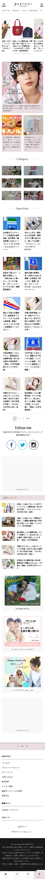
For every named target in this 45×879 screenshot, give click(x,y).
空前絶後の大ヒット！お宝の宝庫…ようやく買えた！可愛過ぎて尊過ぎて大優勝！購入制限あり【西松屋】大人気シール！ (33, 143)
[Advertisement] (23, 472)
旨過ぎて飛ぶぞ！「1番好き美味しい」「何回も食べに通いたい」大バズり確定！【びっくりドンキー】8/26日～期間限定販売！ (11, 281)
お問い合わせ (7, 777)
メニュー (28, 877)
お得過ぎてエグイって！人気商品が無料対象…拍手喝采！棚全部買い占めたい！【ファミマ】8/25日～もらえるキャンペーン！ (11, 240)
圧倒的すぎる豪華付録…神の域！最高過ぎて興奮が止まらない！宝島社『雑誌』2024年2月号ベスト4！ (29, 564)
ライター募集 (7, 786)
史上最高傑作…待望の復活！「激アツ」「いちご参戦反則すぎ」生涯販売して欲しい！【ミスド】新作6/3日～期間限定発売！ (11, 143)
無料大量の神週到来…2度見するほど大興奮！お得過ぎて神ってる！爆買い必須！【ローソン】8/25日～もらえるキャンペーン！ (33, 281)
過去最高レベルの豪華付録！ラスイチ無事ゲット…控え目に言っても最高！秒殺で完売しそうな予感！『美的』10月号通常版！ (33, 401)
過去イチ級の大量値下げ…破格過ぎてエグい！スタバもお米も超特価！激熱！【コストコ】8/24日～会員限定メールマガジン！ (11, 321)
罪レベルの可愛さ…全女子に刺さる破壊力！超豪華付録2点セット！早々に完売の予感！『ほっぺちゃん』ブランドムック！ (22, 46)
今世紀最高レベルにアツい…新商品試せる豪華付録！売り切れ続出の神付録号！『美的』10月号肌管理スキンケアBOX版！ (11, 361)
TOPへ (39, 877)
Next (28, 418)
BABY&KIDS (33, 11)
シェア (17, 877)
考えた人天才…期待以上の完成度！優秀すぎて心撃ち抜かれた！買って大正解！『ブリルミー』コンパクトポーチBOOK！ (33, 240)
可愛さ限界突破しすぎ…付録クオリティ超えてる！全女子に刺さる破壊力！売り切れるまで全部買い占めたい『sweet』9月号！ (33, 321)
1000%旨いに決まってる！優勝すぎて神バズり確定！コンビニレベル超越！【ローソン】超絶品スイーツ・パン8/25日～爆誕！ (33, 361)
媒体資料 (5, 781)
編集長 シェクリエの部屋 (12, 791)
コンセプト (6, 763)
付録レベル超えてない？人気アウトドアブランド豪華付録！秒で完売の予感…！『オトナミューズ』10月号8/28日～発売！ (29, 508)
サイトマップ (7, 772)
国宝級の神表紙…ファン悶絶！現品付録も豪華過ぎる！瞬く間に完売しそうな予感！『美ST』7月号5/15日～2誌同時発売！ (22, 108)
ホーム (5, 877)
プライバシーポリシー (11, 767)
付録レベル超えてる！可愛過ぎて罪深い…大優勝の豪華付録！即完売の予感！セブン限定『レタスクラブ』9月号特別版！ (29, 522)
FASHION (15, 11)
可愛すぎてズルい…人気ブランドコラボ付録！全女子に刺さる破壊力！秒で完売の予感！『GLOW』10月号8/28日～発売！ (11, 401)
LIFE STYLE (6, 11)
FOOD (24, 11)
